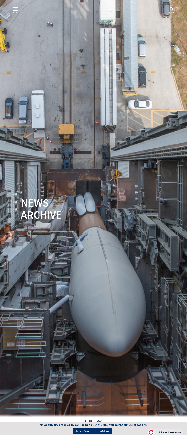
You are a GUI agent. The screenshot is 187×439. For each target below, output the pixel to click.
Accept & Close (102, 431)
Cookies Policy (82, 431)
